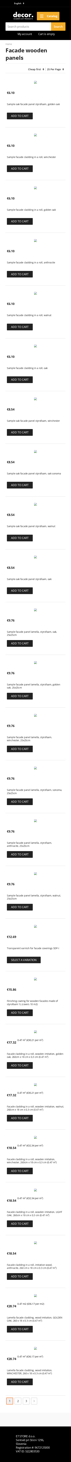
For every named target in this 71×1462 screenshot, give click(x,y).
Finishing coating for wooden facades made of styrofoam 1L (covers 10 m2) (32, 1002)
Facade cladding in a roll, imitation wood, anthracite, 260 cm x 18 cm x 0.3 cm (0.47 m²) (32, 1266)
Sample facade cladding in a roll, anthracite (31, 262)
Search (58, 27)
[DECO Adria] (23, 16)
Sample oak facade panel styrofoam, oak (29, 579)
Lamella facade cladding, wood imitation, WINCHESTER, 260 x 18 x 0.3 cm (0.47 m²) (29, 1372)
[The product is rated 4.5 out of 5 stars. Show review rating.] (13, 1048)
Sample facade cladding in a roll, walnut (29, 315)
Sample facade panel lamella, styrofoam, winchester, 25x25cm (29, 739)
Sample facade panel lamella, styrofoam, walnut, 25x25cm (34, 897)
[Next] (34, 1401)
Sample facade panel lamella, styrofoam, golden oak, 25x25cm (33, 686)
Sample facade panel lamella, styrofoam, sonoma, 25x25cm (34, 791)
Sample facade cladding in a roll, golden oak (31, 209)
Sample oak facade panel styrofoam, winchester (33, 420)
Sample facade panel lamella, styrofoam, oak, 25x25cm (32, 633)
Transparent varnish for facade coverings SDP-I (33, 948)
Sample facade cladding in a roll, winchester (31, 157)
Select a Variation (24, 960)
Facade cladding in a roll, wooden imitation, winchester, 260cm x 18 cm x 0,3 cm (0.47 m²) (32, 1161)
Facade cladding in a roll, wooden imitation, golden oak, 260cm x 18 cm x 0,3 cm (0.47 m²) (35, 1055)
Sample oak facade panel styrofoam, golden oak (33, 104)
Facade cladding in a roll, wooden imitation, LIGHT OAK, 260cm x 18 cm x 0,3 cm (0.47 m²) (34, 1213)
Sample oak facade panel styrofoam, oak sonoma (34, 473)
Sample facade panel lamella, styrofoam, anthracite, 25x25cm (29, 844)
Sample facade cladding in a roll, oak (27, 368)
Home (9, 44)
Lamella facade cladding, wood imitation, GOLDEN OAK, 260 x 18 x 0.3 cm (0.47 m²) (34, 1319)
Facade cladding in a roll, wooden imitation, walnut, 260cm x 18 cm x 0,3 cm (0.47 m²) (35, 1108)
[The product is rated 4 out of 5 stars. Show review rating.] (13, 626)
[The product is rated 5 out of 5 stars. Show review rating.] (13, 99)
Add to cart (20, 116)
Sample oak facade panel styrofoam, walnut (31, 526)
